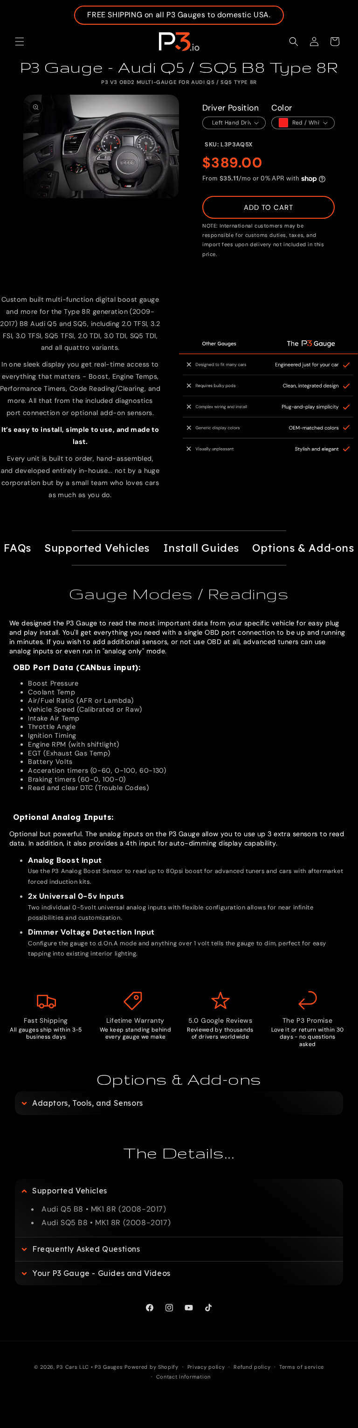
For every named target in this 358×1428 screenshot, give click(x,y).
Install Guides (201, 548)
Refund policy (252, 1367)
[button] (19, 41)
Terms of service (301, 1367)
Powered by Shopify (151, 1367)
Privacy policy (206, 1367)
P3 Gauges (109, 1367)
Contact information (183, 1376)
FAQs (17, 548)
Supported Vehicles (97, 548)
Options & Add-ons (303, 548)
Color (281, 108)
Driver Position (230, 108)
